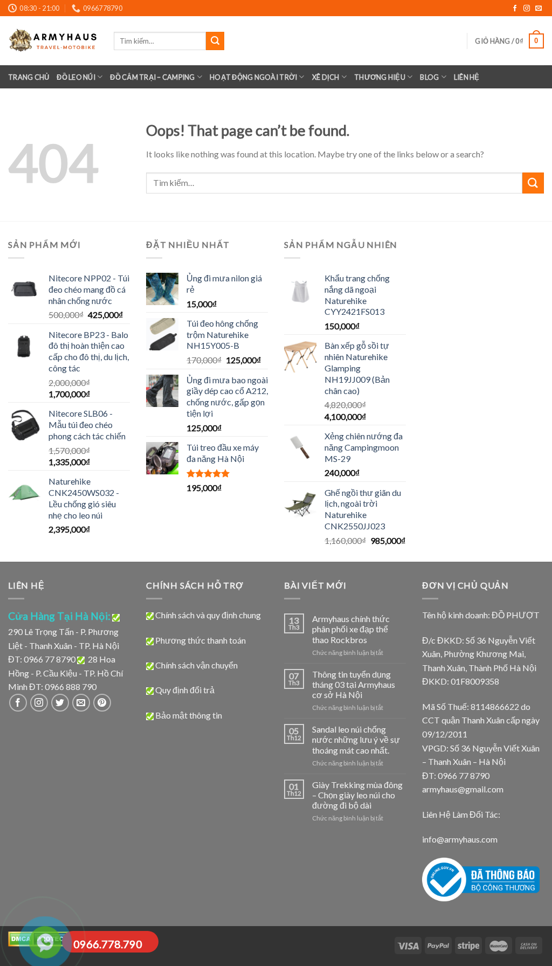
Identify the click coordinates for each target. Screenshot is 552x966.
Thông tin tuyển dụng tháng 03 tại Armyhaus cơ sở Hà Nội (353, 684)
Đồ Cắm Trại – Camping (152, 77)
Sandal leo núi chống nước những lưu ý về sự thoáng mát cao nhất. (356, 739)
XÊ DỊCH (326, 77)
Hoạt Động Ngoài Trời (253, 77)
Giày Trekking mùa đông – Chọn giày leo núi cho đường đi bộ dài (357, 794)
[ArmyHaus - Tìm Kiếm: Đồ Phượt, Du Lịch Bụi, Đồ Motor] (53, 40)
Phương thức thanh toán (200, 640)
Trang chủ (28, 77)
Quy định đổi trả (185, 690)
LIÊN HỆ (467, 77)
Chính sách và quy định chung (208, 615)
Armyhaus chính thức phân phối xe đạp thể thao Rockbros (351, 628)
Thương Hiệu (379, 77)
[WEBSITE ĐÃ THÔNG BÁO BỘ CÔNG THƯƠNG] (481, 878)
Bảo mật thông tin (188, 715)
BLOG (429, 77)
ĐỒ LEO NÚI (76, 77)
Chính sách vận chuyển (196, 665)
